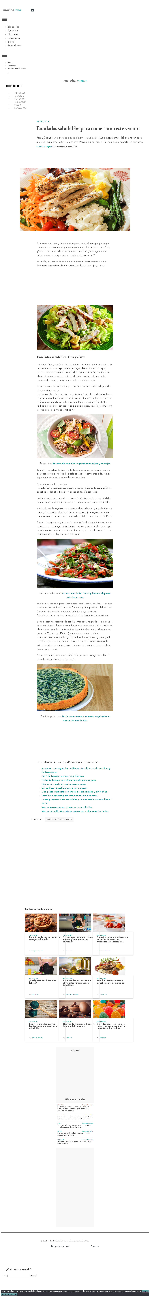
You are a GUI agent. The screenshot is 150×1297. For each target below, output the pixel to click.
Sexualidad (14, 46)
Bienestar (13, 27)
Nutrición (13, 34)
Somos (10, 63)
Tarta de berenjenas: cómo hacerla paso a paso (69, 780)
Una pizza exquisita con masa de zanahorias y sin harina (74, 792)
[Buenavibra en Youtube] (18, 86)
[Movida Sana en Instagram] (11, 86)
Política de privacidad (60, 1246)
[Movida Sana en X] (14, 86)
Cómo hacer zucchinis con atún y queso (64, 788)
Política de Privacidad (17, 69)
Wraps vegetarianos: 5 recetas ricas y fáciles (67, 807)
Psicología (14, 38)
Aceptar (145, 1291)
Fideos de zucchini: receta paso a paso (64, 784)
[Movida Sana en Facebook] (7, 86)
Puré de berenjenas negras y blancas (63, 776)
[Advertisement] (91, 158)
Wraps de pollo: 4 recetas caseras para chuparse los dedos (75, 811)
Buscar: (4, 1276)
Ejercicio (13, 31)
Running (60, 1105)
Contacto (12, 66)
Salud (11, 42)
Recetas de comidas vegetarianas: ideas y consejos (81, 463)
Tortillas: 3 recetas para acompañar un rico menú (70, 795)
